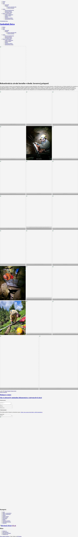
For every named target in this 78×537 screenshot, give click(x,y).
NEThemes (19, 536)
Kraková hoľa (13, 391)
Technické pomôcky (9, 17)
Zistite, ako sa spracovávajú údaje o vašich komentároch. (32, 412)
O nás (3, 2)
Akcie (3, 3)
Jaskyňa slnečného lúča (11, 6)
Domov (3, 1)
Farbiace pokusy (8, 15)
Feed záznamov (5, 532)
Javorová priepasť (10, 8)
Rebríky (6, 16)
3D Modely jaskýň (8, 12)
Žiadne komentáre (3, 392)
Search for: (2, 414)
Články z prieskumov (9, 14)
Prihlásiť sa (4, 531)
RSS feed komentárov (6, 533)
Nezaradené (4, 518)
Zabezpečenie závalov (9, 19)
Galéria (3, 9)
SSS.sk (14, 525)
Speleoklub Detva (7, 24)
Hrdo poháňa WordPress (4, 536)
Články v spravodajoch (6, 13)
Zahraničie (7, 4)
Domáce (6, 5)
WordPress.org (5, 534)
